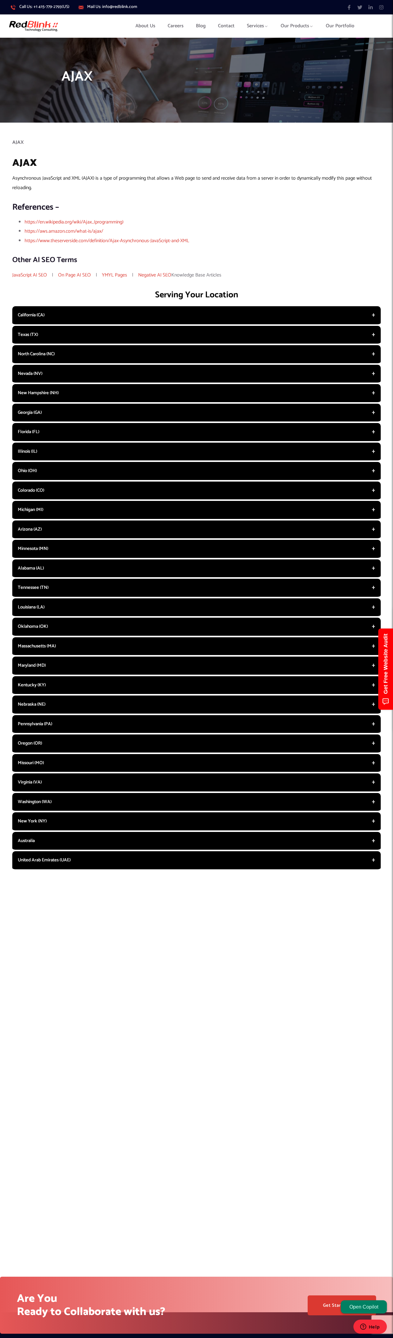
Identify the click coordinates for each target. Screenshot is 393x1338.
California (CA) (31, 315)
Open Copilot (363, 1306)
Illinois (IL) (27, 451)
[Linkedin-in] (370, 7)
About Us (145, 26)
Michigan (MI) (30, 509)
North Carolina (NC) (36, 354)
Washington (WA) (35, 802)
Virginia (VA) (30, 782)
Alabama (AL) (31, 568)
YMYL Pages (114, 275)
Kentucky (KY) (32, 685)
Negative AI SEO (154, 275)
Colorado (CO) (31, 490)
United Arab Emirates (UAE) (44, 860)
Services (255, 26)
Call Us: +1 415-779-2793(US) (44, 7)
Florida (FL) (28, 432)
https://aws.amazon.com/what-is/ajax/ (64, 231)
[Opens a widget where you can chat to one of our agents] (370, 1327)
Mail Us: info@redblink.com (112, 7)
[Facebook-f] (349, 7)
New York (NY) (32, 821)
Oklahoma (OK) (33, 626)
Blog (201, 26)
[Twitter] (359, 7)
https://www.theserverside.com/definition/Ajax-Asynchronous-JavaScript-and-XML (107, 241)
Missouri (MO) (31, 763)
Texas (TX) (28, 334)
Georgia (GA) (30, 412)
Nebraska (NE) (31, 704)
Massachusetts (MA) (37, 646)
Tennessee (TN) (33, 587)
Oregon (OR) (30, 743)
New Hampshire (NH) (38, 393)
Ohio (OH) (27, 471)
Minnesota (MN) (33, 548)
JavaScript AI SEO (29, 275)
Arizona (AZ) (30, 529)
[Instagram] (381, 7)
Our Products (295, 26)
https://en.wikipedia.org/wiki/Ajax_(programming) (74, 222)
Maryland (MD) (32, 665)
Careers (176, 26)
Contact (226, 26)
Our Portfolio (340, 26)
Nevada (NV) (30, 373)
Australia (26, 840)
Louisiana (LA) (31, 607)
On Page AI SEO (74, 275)
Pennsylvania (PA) (35, 724)
